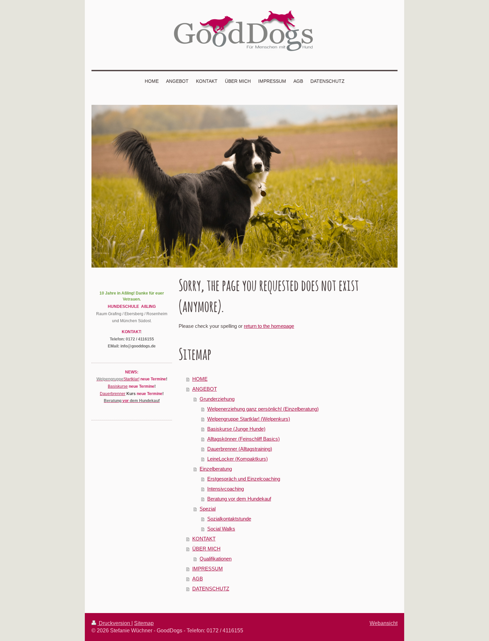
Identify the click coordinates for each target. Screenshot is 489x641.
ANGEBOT (204, 389)
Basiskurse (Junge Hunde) (236, 429)
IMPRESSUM (207, 568)
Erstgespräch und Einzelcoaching (243, 479)
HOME (200, 379)
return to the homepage (269, 326)
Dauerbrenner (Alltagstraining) (239, 449)
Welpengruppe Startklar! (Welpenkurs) (248, 419)
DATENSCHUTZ (210, 588)
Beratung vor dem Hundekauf (239, 499)
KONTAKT (204, 538)
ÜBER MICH (206, 548)
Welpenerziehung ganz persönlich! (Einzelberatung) (263, 409)
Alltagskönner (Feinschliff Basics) (243, 439)
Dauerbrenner (112, 393)
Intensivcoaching (225, 489)
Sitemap (144, 623)
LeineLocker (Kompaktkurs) (237, 459)
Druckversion (114, 623)
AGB (197, 578)
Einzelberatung (216, 469)
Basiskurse (118, 386)
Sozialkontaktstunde (229, 519)
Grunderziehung (217, 399)
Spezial (208, 509)
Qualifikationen (216, 558)
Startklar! (131, 378)
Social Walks (221, 529)
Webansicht (384, 623)
